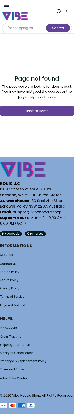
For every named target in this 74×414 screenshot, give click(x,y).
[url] (37, 212)
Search (58, 28)
